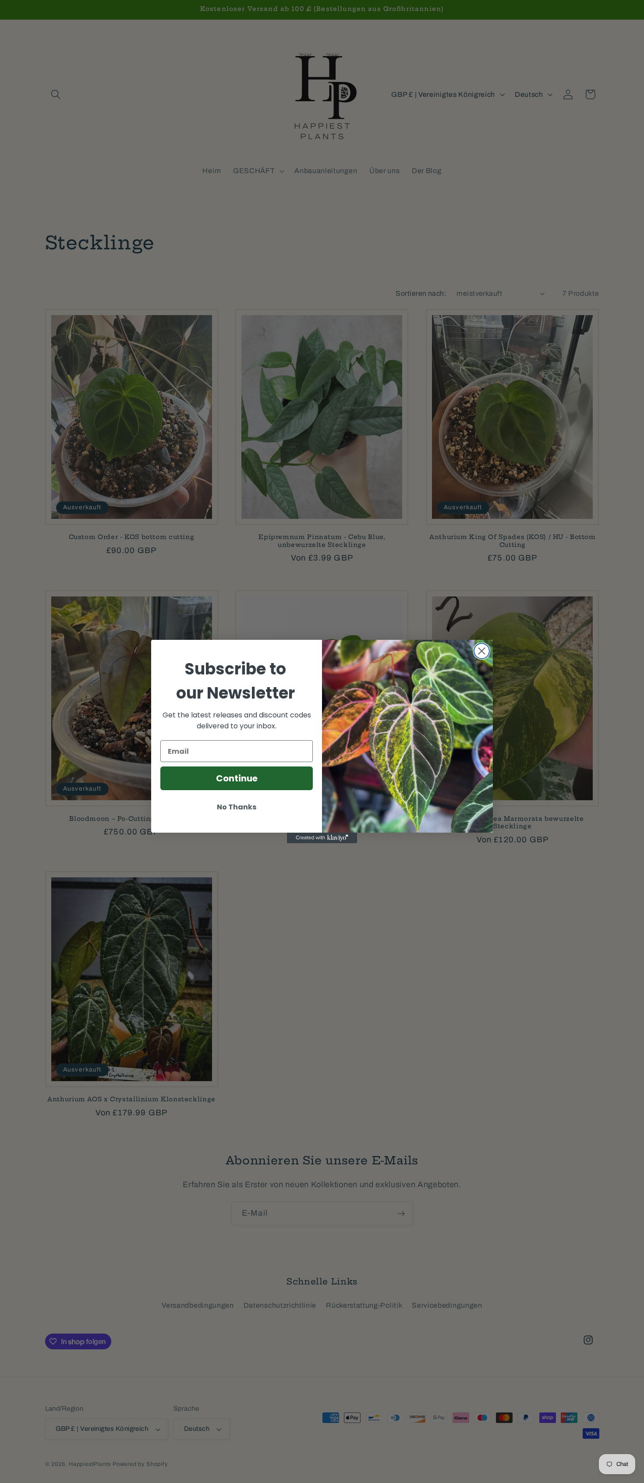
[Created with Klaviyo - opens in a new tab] (322, 838)
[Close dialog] (481, 651)
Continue (237, 778)
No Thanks (236, 807)
